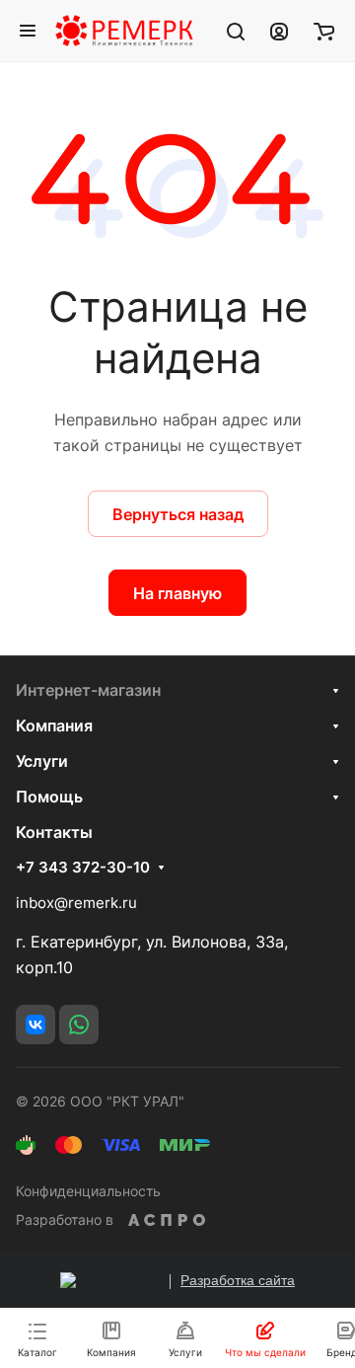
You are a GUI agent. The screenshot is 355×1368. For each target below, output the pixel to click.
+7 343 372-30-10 (83, 867)
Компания (54, 725)
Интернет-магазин (88, 690)
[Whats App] (79, 1024)
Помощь (49, 796)
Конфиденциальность (88, 1190)
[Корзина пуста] (324, 30)
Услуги (42, 761)
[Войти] (279, 30)
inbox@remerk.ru (76, 902)
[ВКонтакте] (35, 1024)
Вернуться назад (178, 514)
